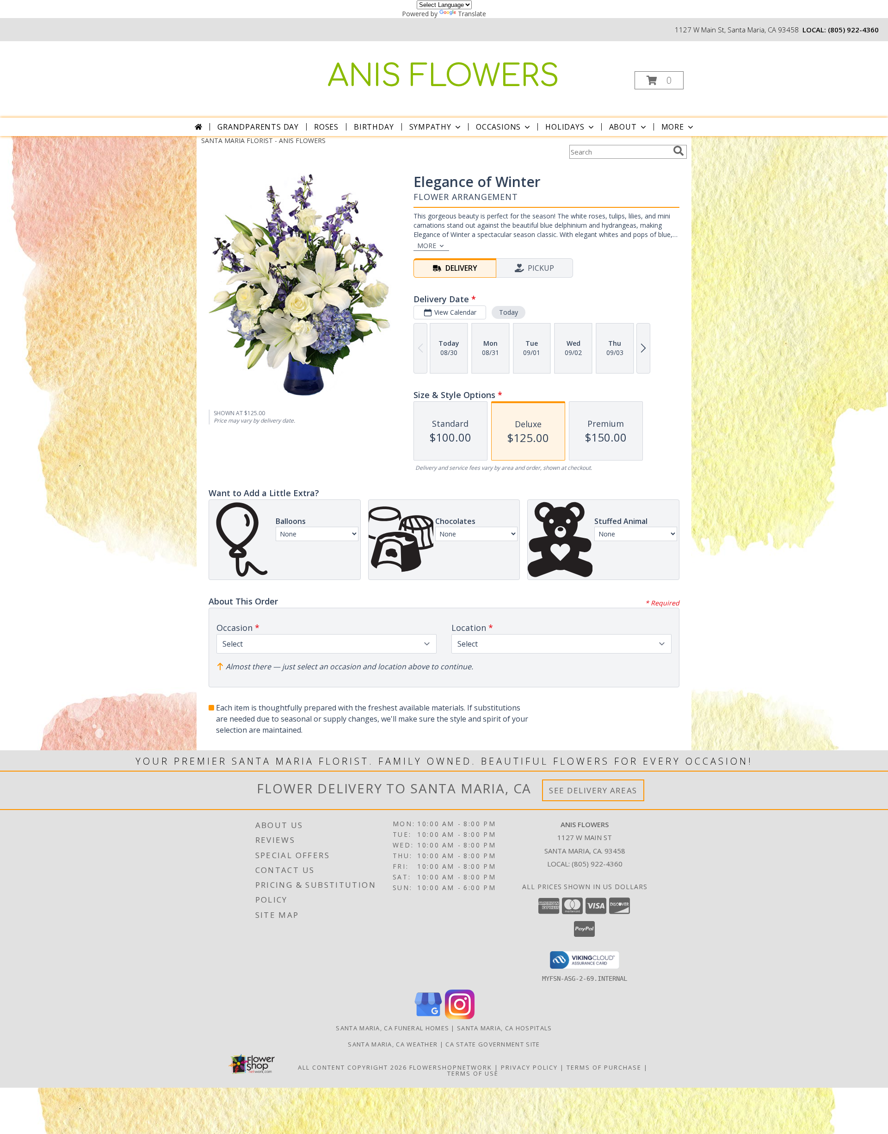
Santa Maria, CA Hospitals (504, 1028)
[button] (659, 80)
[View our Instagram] (460, 1016)
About (623, 127)
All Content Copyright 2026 (352, 1067)
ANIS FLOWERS (443, 76)
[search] (678, 150)
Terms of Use (473, 1073)
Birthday (374, 127)
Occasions (498, 127)
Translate (472, 13)
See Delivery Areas (593, 790)
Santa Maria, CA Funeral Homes (392, 1028)
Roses (326, 127)
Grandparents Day (258, 127)
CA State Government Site (492, 1044)
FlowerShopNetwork (450, 1067)
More (672, 127)
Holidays (564, 127)
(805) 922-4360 (853, 29)
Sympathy (430, 127)
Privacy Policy (529, 1067)
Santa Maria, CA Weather (393, 1044)
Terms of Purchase (604, 1067)
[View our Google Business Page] (428, 1016)
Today (508, 312)
